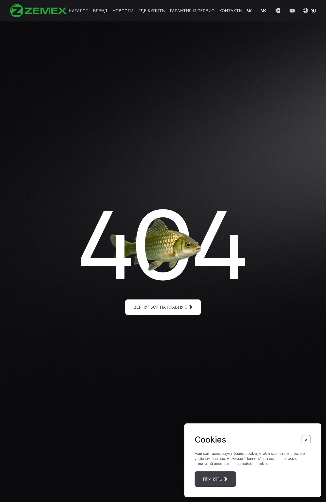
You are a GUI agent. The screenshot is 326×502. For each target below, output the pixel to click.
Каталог (78, 10)
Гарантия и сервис (192, 10)
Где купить (151, 10)
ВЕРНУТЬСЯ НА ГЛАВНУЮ (160, 307)
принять (212, 479)
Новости (123, 10)
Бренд (100, 10)
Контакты (230, 10)
